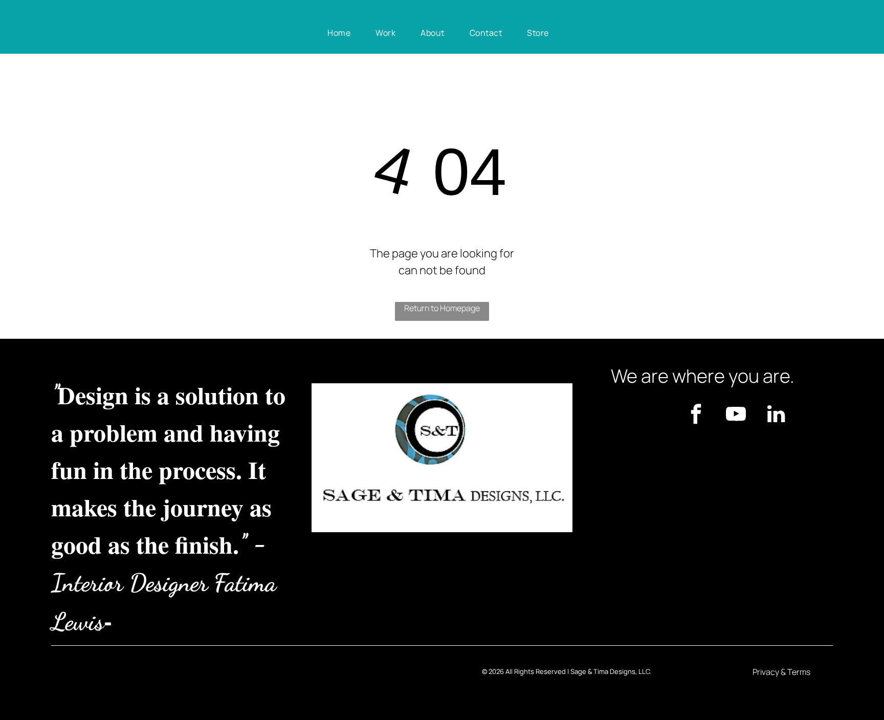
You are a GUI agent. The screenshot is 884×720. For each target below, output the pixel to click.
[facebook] (696, 415)
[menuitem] (343, 32)
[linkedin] (776, 415)
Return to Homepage (442, 308)
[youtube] (736, 415)
